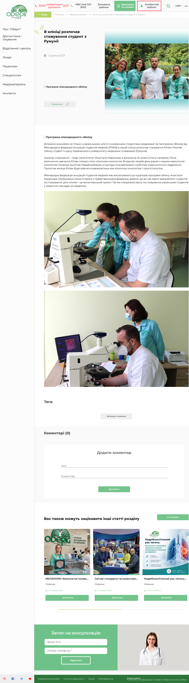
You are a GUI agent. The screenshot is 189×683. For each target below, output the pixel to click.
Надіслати (76, 660)
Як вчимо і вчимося (116, 416)
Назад (44, 15)
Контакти (9, 93)
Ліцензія (91, 679)
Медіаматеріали (14, 84)
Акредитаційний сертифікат (49, 679)
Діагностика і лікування (12, 38)
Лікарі (7, 57)
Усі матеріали (173, 517)
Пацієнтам (10, 66)
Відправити (114, 489)
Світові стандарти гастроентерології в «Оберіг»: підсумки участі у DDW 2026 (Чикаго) (116, 578)
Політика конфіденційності (74, 679)
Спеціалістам (12, 75)
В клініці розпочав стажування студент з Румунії (119, 14)
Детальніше (68, 598)
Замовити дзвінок (134, 678)
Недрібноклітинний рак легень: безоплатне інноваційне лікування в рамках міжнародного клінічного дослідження (165, 578)
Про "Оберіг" (12, 29)
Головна (59, 14)
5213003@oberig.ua (105, 679)
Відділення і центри (17, 48)
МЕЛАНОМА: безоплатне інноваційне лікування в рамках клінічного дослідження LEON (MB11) (67, 578)
